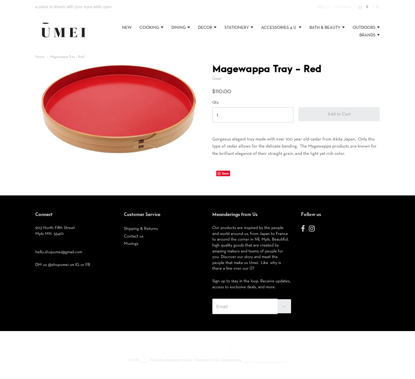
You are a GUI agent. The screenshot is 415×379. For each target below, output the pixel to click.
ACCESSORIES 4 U (279, 27)
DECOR (205, 27)
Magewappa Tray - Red (67, 57)
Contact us (133, 236)
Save (225, 173)
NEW (127, 27)
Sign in (323, 6)
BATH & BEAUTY (324, 27)
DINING (178, 27)
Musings (131, 243)
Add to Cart (339, 114)
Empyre (248, 359)
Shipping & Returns (141, 228)
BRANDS (367, 35)
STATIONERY (236, 27)
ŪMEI (144, 359)
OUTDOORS (364, 27)
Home (40, 57)
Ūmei (216, 78)
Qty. (215, 102)
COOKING (149, 27)
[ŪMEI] (63, 39)
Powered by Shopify (271, 359)
